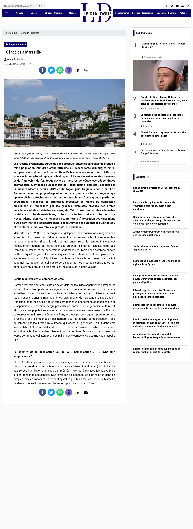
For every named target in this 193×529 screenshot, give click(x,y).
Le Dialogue (11, 33)
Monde (72, 13)
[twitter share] (51, 70)
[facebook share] (42, 70)
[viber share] (68, 70)
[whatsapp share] (60, 70)
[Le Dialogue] (96, 21)
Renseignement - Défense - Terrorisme (134, 13)
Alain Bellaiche (15, 59)
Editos (34, 13)
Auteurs (183, 13)
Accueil (19, 13)
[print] (86, 70)
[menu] (6, 13)
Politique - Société (53, 13)
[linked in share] (77, 70)
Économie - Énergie (166, 13)
